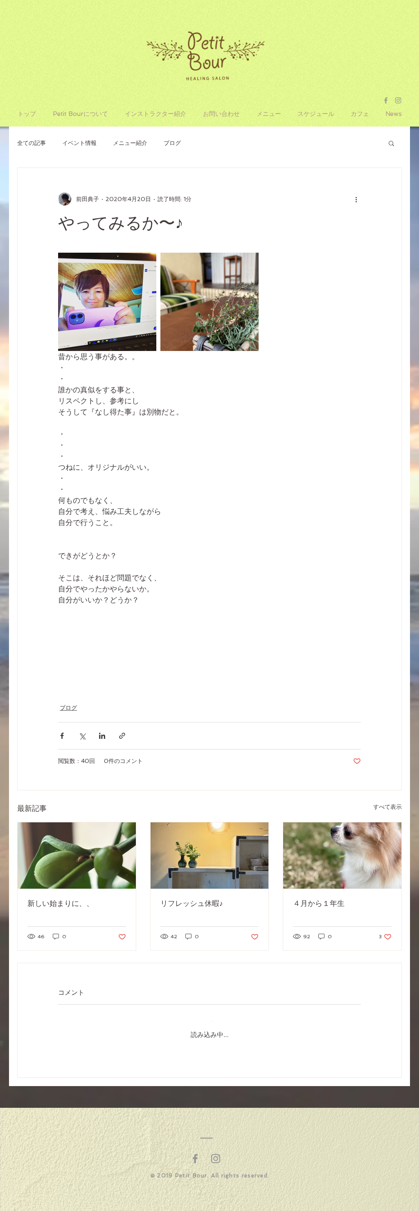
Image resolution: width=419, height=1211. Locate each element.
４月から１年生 (319, 903)
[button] (391, 143)
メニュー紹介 (130, 143)
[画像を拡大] (107, 302)
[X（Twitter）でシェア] (82, 736)
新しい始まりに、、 (60, 903)
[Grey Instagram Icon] (398, 100)
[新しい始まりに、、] (77, 855)
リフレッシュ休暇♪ (191, 903)
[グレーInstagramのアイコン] (216, 1152)
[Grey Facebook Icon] (386, 100)
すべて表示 (387, 807)
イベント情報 (79, 143)
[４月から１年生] (342, 855)
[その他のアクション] (356, 199)
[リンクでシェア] (122, 736)
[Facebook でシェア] (62, 736)
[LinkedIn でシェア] (102, 736)
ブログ (172, 143)
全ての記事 (31, 143)
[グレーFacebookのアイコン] (195, 1152)
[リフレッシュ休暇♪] (210, 855)
